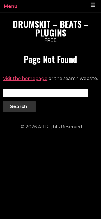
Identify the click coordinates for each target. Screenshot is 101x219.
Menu (10, 6)
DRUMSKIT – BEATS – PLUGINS (51, 28)
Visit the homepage (25, 78)
